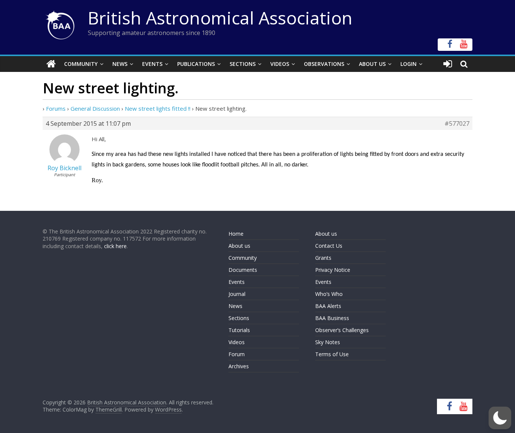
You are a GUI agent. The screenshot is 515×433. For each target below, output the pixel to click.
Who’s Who (329, 293)
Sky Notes (327, 342)
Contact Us (328, 245)
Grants (323, 257)
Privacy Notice (332, 269)
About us (239, 245)
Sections (243, 63)
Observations (324, 63)
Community (81, 63)
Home (236, 233)
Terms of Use (332, 354)
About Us (372, 63)
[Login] (448, 64)
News (119, 63)
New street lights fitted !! (157, 108)
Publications (196, 63)
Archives (238, 366)
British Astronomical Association (220, 17)
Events (152, 63)
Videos (279, 63)
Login (408, 63)
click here (115, 246)
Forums (56, 108)
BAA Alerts (328, 306)
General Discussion (95, 108)
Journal (236, 293)
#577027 (456, 123)
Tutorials (239, 330)
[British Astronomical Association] (51, 64)
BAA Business (332, 318)
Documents (242, 269)
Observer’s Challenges (342, 330)
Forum (236, 354)
